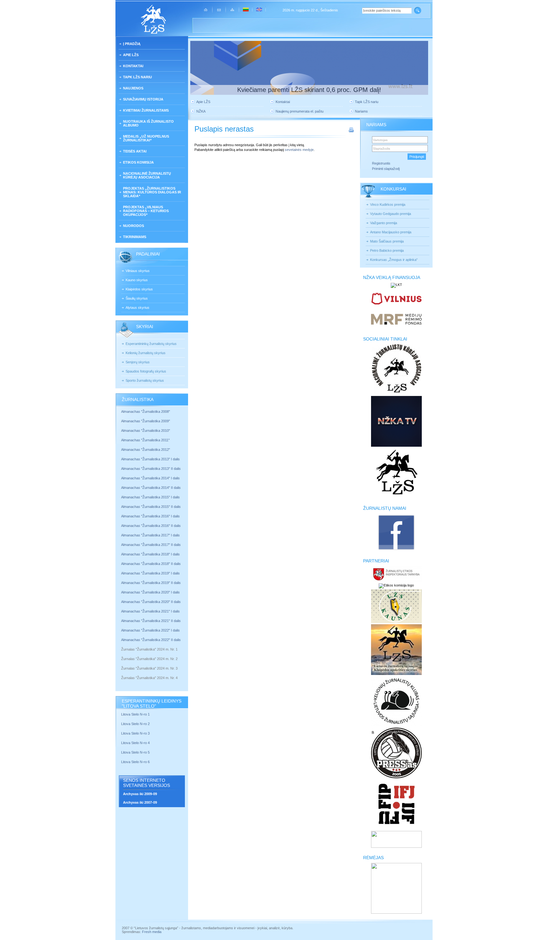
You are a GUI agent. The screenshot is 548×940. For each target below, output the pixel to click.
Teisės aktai (135, 151)
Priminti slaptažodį (386, 169)
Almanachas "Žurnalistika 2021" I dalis (150, 611)
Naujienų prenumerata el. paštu (299, 111)
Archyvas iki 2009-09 (140, 794)
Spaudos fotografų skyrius (146, 371)
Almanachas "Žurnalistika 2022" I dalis (150, 630)
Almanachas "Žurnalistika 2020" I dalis (151, 592)
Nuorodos (133, 226)
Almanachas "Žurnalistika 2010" (145, 430)
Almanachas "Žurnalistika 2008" (145, 411)
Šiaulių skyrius (137, 298)
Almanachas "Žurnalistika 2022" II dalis (151, 640)
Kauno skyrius (137, 280)
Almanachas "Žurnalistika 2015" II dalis (151, 507)
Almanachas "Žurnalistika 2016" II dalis (151, 526)
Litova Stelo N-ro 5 (136, 752)
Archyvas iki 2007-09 (140, 802)
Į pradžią (131, 44)
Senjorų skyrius (138, 362)
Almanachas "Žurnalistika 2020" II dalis (151, 602)
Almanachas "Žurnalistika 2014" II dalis (151, 487)
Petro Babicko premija (387, 250)
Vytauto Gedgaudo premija (390, 214)
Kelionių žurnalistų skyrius (146, 353)
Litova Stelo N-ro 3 (135, 733)
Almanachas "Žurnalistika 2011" (145, 440)
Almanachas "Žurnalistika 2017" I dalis (150, 535)
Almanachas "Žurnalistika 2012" (146, 449)
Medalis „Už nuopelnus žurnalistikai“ (146, 138)
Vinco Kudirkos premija (387, 204)
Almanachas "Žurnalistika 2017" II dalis (151, 545)
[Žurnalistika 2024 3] (121, 673)
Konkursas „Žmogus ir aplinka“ (394, 260)
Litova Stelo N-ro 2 (135, 724)
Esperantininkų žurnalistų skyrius (151, 344)
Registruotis (381, 163)
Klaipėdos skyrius (139, 289)
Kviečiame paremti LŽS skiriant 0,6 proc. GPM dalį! (309, 89)
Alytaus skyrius (137, 307)
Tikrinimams (134, 237)
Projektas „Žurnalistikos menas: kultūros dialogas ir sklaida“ (152, 192)
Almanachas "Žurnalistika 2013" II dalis (151, 468)
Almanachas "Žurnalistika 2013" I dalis (150, 459)
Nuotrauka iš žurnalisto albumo (148, 123)
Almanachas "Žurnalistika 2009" (145, 421)
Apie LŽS (131, 55)
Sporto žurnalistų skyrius (145, 380)
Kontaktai (133, 66)
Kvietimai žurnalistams (146, 110)
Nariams (361, 111)
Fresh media (151, 932)
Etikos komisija (138, 162)
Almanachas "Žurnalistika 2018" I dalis (151, 554)
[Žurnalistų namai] (396, 550)
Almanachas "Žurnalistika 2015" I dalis (150, 497)
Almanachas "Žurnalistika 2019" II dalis (151, 583)
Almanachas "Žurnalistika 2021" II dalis (151, 621)
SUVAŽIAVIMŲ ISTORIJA (143, 99)
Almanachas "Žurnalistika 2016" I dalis (150, 516)
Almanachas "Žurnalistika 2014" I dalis (150, 478)
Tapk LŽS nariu (137, 77)
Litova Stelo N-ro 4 (136, 743)
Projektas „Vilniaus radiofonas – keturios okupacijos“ (146, 211)
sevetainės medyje (299, 150)
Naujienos (133, 88)
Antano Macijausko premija (390, 232)
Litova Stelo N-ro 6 (136, 762)
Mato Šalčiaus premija (387, 241)
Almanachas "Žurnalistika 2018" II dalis (151, 564)
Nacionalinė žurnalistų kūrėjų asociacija (147, 175)
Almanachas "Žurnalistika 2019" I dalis (151, 573)
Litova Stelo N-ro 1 (135, 714)
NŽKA (201, 111)
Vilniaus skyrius (138, 271)
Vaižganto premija (383, 223)
